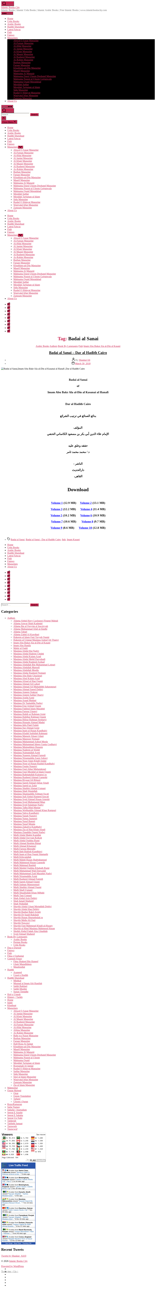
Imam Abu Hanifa (22, 645)
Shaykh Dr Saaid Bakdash (26, 914)
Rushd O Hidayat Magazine (26, 92)
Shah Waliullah (20, 903)
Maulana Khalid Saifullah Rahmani (30, 733)
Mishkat (17, 980)
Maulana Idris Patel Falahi (26, 725)
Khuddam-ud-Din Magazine (27, 68)
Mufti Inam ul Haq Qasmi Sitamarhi (30, 854)
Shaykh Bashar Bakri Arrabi (27, 912)
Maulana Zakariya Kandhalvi (27, 826)
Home (10, 18)
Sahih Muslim (20, 989)
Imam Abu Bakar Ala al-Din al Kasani (101, 346)
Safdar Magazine (21, 1071)
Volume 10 (85, 527)
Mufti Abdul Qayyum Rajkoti (27, 837)
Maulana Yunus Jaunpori (25, 818)
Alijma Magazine (21, 1030)
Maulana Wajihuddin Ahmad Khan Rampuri (34, 810)
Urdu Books (13, 21)
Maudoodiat (19, 967)
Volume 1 (57, 502)
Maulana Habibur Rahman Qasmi (29, 717)
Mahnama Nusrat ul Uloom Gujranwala (32, 79)
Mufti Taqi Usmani (22, 895)
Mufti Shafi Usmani (22, 890)
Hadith (10, 969)
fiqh (64, 539)
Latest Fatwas (14, 29)
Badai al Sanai (18, 539)
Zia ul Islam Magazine (24, 1085)
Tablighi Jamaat (14, 1123)
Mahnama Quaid (21, 1060)
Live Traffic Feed (18, 1165)
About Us (12, 101)
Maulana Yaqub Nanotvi (25, 815)
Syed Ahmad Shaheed (24, 934)
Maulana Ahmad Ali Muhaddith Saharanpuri (34, 686)
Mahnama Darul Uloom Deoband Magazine (34, 76)
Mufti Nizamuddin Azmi (25, 876)
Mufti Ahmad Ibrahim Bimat (27, 843)
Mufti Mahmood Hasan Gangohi (29, 862)
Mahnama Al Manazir (23, 73)
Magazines (12, 37)
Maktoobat (12, 1088)
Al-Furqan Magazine (23, 43)
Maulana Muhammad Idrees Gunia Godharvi (35, 744)
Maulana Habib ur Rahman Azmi (29, 714)
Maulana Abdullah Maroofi (26, 667)
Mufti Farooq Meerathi (24, 848)
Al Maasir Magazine (23, 54)
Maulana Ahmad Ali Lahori (26, 684)
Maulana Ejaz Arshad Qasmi (27, 706)
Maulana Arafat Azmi (23, 697)
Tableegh (11, 1120)
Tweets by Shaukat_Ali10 (13, 1256)
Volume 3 (56, 509)
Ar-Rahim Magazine (23, 59)
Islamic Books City (10, 7)
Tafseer (16, 1098)
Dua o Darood (14, 947)
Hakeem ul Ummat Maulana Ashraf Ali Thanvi (36, 640)
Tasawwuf (12, 1129)
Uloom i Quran (20, 1101)
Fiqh (9, 32)
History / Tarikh (15, 997)
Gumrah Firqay (14, 958)
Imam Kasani (73, 539)
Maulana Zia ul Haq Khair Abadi (29, 829)
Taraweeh (12, 1126)
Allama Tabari (20, 631)
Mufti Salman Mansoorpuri (26, 884)
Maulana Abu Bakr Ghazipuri (27, 675)
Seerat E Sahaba (15, 1115)
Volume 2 (86, 502)
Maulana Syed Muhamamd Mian (29, 802)
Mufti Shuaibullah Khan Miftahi (28, 892)
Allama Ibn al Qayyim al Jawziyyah (30, 626)
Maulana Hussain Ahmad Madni (29, 722)
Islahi (9, 1002)
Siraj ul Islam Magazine (24, 1077)
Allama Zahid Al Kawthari (26, 634)
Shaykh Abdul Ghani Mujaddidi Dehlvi (32, 906)
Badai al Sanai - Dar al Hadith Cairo (43, 539)
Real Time (17, 1243)
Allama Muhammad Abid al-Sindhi (30, 629)
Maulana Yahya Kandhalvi (26, 813)
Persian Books (20, 942)
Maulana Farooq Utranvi (25, 711)
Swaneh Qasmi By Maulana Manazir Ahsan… (17, 1202)
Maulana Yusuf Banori (24, 821)
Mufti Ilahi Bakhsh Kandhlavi (27, 851)
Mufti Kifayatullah (22, 857)
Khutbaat (11, 1005)
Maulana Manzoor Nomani (26, 739)
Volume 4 (86, 509)
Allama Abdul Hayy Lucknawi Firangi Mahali (35, 620)
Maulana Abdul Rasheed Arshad (29, 662)
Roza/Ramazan (14, 1104)
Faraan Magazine (21, 65)
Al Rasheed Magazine (24, 57)
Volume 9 (56, 527)
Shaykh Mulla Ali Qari (24, 920)
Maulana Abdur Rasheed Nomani (29, 673)
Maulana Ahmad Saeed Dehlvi (28, 689)
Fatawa (10, 35)
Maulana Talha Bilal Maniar (26, 807)
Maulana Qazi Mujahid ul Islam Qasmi (32, 772)
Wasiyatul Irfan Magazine (25, 95)
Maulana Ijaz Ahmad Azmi (26, 728)
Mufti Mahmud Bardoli (24, 865)
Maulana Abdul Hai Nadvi (26, 651)
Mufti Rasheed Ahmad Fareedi (28, 879)
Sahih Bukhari (20, 986)
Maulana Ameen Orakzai (25, 692)
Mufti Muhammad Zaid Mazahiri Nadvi (32, 873)
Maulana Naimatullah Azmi (26, 752)
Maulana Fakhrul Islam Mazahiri (29, 708)
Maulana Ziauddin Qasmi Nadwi (29, 832)
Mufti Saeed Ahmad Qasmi (26, 881)
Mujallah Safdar (21, 84)
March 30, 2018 (82, 363)
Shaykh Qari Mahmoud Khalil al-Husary (33, 925)
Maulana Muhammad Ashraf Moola (30, 741)
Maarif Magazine (21, 70)
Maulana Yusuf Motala (24, 824)
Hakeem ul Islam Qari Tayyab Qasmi (31, 637)
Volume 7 (57, 521)
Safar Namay (13, 1107)
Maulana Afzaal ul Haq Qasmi (28, 681)
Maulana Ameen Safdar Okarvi (28, 695)
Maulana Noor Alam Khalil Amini (29, 761)
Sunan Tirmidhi (20, 991)
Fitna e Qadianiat (15, 956)
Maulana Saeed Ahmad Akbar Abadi (31, 783)
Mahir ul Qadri (20, 648)
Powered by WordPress (12, 1266)
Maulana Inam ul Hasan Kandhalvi (30, 730)
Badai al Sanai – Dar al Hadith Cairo (78, 353)
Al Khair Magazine (22, 51)
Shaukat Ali (84, 360)
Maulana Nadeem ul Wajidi (26, 750)
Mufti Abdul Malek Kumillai (27, 835)
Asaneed (17, 972)
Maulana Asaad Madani (24, 700)
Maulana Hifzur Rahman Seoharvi (29, 719)
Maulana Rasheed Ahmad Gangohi (30, 777)
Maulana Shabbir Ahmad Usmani (29, 788)
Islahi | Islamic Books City (18, 1210)
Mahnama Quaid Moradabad (27, 81)
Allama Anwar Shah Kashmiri (28, 623)
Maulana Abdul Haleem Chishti (28, 653)
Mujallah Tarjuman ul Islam (26, 87)
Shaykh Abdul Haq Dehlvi (26, 909)
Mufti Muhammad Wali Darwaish (29, 870)
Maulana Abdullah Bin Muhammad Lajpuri (34, 664)
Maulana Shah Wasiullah (25, 791)
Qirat (15, 1093)
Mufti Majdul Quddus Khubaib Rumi (31, 868)
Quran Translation (22, 1096)
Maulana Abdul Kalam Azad (27, 656)
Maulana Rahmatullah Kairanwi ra (30, 774)
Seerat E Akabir (15, 1112)
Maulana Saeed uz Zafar (25, 785)
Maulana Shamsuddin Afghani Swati (31, 794)
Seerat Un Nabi (14, 1118)
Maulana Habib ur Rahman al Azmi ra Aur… (16, 1173)
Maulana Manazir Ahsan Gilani (28, 736)
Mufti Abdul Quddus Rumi (26, 840)
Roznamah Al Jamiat (23, 1066)
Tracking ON (27, 1243)
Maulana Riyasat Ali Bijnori (26, 780)
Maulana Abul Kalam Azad (26, 678)
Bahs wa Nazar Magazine (25, 1035)
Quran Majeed (14, 1090)
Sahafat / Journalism (17, 1109)
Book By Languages (68, 346)
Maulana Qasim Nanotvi (25, 766)
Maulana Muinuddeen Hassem (28, 747)
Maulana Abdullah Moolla (26, 670)
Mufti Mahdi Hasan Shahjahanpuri (30, 859)
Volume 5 (56, 515)
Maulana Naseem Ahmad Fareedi (29, 755)
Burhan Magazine (22, 62)
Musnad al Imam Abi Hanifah (27, 983)
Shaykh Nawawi (21, 923)
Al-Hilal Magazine (22, 46)
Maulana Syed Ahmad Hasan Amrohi (31, 799)
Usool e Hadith (20, 975)
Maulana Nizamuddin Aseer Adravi (30, 758)
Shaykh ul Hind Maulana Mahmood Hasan (34, 928)
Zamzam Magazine (22, 98)
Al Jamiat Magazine (23, 48)
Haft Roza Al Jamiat (23, 1044)
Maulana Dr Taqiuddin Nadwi (28, 703)
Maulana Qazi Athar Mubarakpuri (29, 769)
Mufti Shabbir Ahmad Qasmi (27, 887)
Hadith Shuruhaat (15, 26)
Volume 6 (86, 515)
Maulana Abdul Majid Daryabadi (29, 659)
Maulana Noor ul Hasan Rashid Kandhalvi (34, 763)
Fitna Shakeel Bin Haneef (25, 961)
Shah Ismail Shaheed (23, 901)
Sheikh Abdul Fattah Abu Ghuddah (30, 931)
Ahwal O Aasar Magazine (26, 40)
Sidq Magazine (20, 90)
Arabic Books (14, 24)
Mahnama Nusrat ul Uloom (26, 1057)
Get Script (8, 1243)
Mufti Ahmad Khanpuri (24, 846)
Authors (53, 346)
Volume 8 (87, 521)
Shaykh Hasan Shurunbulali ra (28, 917)
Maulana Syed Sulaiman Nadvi (28, 805)
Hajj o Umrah (14, 994)
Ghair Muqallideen (22, 964)
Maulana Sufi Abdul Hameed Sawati (31, 796)
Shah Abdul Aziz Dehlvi (25, 898)
